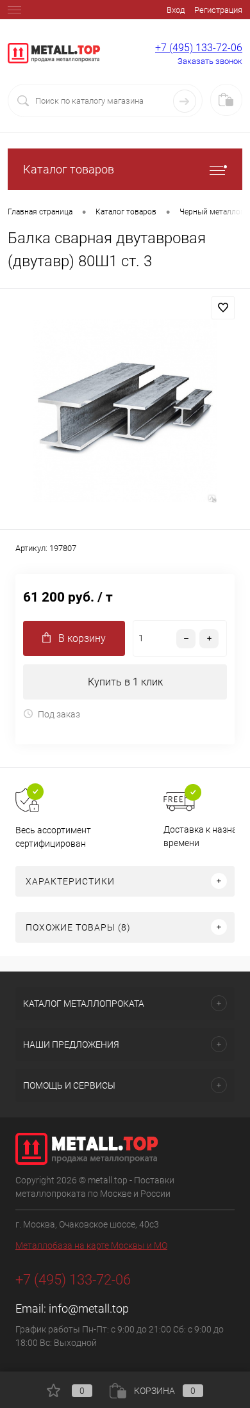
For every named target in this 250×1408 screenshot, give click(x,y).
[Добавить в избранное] (223, 307)
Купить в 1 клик (125, 682)
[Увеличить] (125, 410)
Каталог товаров (68, 169)
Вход (176, 10)
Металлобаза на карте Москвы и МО (91, 1245)
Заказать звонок (210, 61)
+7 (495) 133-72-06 (198, 48)
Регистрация (218, 10)
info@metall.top (89, 1308)
